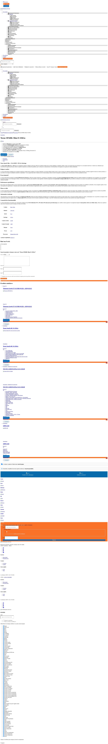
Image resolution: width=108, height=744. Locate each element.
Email (4, 527)
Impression (11, 14)
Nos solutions (5, 55)
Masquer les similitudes (8, 620)
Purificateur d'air (12, 111)
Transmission (11, 35)
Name (1, 268)
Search (4, 121)
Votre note (2, 254)
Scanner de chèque (15, 23)
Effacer (12, 156)
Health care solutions (11, 50)
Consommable (13, 16)
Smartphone (8, 39)
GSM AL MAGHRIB (8, 577)
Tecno (11, 227)
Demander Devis (4, 154)
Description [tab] (5, 158)
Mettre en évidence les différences (10, 621)
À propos (4, 56)
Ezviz (10, 36)
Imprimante (13, 17)
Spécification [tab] (5, 159)
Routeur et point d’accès (10, 43)
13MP (11, 224)
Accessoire (11, 37)
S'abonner (54, 540)
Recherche (19, 124)
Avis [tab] (4, 160)
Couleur (2, 156)
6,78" (11, 230)
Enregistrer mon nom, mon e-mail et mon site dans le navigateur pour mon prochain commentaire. (18, 276)
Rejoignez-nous (5, 558)
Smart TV (10, 54)
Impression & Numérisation (14, 13)
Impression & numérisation (7, 66)
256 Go (11, 217)
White (14, 207)
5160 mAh (12, 210)
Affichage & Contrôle (13, 29)
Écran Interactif (12, 46)
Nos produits (5, 11)
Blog (4, 570)
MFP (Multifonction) (15, 18)
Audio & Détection (12, 33)
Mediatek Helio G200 (14, 234)
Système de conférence (13, 49)
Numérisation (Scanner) (13, 20)
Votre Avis (2, 265)
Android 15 (12, 237)
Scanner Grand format (15, 24)
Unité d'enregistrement (13, 28)
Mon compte (5, 557)
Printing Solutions (14, 19)
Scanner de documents (15, 22)
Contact (4, 57)
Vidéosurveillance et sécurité (40, 66)
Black (11, 207)
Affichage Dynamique (12, 45)
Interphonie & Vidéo (13, 34)
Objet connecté (9, 42)
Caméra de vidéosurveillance (14, 27)
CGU (4, 569)
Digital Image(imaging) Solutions (17, 25)
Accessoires (14, 15)
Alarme (10, 32)
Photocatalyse (11, 53)
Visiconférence (11, 48)
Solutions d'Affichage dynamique (15, 47)
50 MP (11, 220)
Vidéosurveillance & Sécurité (13, 26)
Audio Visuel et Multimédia (18, 66)
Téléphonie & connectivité (10, 38)
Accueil (1, 132)
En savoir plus (5, 321)
